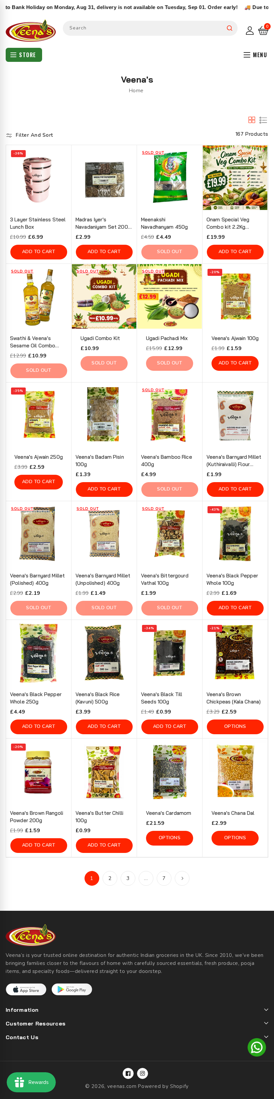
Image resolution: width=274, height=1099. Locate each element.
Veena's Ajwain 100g (235, 338)
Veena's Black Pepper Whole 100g (232, 579)
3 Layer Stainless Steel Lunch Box (37, 223)
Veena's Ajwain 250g (38, 457)
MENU (260, 55)
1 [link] (92, 878)
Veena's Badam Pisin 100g (100, 460)
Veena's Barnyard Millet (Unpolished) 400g (103, 579)
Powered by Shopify (163, 1086)
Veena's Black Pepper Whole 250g (35, 698)
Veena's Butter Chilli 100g (99, 816)
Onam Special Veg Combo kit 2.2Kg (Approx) (228, 223)
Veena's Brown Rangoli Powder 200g (36, 816)
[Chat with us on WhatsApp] (257, 1048)
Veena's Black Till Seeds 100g (161, 698)
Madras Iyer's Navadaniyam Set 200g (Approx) (103, 223)
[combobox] (150, 28)
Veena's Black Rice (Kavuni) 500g (98, 698)
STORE (27, 55)
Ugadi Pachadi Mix (167, 338)
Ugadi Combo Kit (100, 338)
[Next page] (182, 878)
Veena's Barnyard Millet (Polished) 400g (37, 579)
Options (235, 726)
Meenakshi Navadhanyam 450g (164, 223)
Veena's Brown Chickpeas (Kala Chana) (234, 698)
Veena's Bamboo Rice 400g (166, 460)
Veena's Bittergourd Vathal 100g (164, 579)
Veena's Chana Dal (233, 813)
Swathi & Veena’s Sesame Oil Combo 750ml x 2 (32, 342)
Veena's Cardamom (168, 813)
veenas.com (122, 1086)
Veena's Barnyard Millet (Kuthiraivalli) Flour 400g (234, 461)
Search (229, 28)
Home (136, 90)
